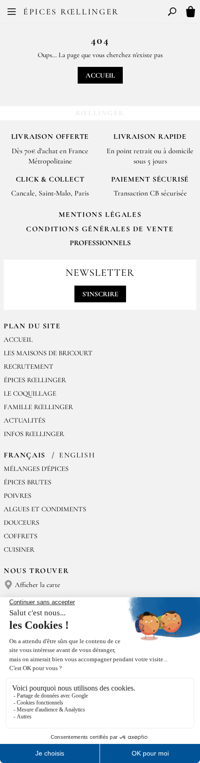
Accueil (100, 75)
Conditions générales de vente (99, 229)
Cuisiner (19, 549)
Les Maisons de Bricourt (48, 353)
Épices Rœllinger (71, 12)
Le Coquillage (30, 393)
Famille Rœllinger (38, 407)
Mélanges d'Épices (36, 468)
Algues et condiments (45, 509)
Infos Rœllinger (34, 434)
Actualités (24, 420)
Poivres (17, 495)
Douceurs (21, 522)
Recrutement (28, 366)
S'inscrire (100, 294)
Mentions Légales (100, 214)
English (77, 455)
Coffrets (20, 536)
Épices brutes (27, 482)
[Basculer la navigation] (11, 11)
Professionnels (100, 243)
